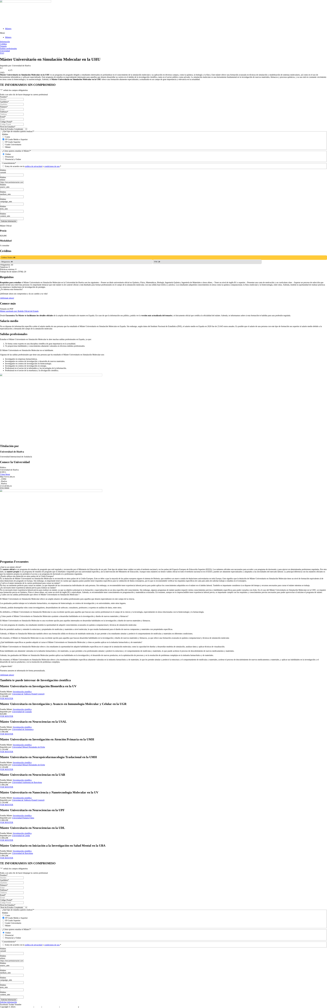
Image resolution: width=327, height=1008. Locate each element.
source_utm (4, 187)
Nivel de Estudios (7, 127)
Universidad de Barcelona (22, 853)
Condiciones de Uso (50, 1007)
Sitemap (37, 1007)
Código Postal (6, 122)
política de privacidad (33, 166)
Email (3, 117)
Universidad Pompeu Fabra (23, 818)
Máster (8, 147)
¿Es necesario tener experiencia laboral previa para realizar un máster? (28, 588)
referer (2, 180)
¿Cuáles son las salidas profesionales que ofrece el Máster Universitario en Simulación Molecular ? (39, 595)
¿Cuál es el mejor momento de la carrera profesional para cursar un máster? (30, 583)
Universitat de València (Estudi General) (28, 694)
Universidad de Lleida (21, 835)
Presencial (9, 157)
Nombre (4, 97)
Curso (7, 137)
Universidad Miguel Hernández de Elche (28, 747)
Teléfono (4, 112)
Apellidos (4, 102)
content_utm (5, 216)
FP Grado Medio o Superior (16, 139)
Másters (8, 29)
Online (8, 154)
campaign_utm (6, 201)
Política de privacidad (69, 1007)
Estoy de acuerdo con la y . (33, 166)
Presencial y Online (13, 159)
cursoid (3, 172)
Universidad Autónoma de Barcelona (27, 782)
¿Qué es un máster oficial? (10, 567)
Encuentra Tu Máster (24, 1007)
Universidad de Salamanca (22, 729)
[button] (163, 33)
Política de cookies (87, 1007)
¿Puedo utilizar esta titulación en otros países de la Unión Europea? (27, 576)
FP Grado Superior (12, 142)
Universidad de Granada (22, 712)
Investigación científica (22, 692)
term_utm (4, 209)
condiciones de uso (52, 166)
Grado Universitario (13, 144)
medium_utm (5, 194)
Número (4, 107)
